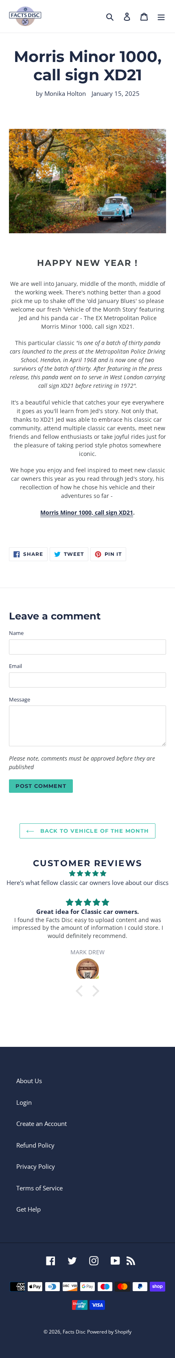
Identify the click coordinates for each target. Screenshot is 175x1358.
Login (24, 1102)
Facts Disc (74, 1331)
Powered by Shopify (109, 1331)
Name (16, 633)
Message (19, 699)
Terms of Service (39, 1188)
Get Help (28, 1209)
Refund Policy (35, 1145)
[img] (87, 873)
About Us (29, 1081)
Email (15, 666)
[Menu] (161, 16)
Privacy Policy (35, 1166)
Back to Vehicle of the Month (93, 830)
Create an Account (41, 1123)
